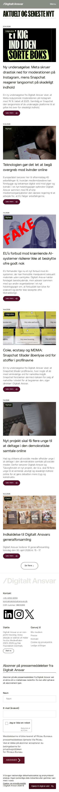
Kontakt (34, 639)
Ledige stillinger (38, 645)
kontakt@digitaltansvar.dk (15, 601)
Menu (53, 4)
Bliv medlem (36, 632)
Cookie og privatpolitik (41, 642)
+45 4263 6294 (10, 598)
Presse (34, 635)
